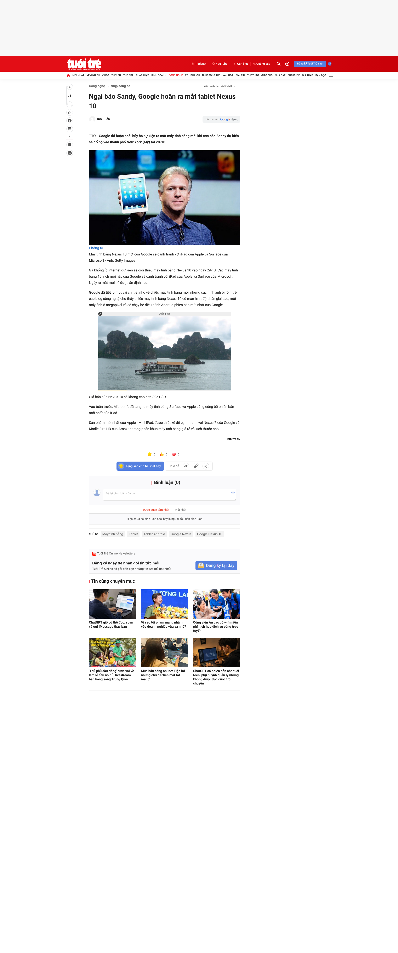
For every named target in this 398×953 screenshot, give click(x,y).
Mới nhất (78, 75)
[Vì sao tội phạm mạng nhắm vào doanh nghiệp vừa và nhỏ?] (164, 604)
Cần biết (242, 64)
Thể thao (253, 75)
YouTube (221, 64)
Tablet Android (154, 534)
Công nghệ (176, 75)
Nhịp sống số (120, 86)
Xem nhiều (93, 75)
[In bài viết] (69, 153)
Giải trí (240, 75)
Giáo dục (267, 75)
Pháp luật (142, 75)
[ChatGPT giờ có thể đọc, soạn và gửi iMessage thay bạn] (112, 604)
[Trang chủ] (68, 75)
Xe (186, 75)
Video (105, 75)
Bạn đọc (320, 75)
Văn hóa (228, 75)
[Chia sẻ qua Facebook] (186, 466)
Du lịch (195, 75)
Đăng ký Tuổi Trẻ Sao (310, 63)
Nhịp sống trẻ (211, 75)
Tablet (133, 534)
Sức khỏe (294, 75)
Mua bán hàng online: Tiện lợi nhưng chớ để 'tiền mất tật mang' (163, 675)
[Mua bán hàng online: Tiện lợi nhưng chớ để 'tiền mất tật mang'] (164, 652)
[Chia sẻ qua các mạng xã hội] (206, 466)
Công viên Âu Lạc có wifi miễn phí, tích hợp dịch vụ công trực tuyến (215, 626)
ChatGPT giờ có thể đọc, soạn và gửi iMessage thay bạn (111, 624)
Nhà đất (280, 75)
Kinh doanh (158, 75)
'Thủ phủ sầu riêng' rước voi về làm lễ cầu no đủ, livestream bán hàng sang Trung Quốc (111, 675)
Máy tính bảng (112, 534)
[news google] (221, 119)
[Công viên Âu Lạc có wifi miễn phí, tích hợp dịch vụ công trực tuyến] (216, 604)
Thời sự (116, 75)
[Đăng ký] (216, 565)
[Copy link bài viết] (196, 466)
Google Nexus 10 (209, 534)
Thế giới (128, 75)
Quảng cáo (263, 64)
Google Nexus (181, 534)
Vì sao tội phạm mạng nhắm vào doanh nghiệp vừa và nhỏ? (163, 624)
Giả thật (307, 75)
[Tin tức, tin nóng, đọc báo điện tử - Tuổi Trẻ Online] (83, 64)
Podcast (200, 64)
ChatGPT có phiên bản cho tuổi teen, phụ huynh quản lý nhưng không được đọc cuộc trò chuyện (216, 677)
